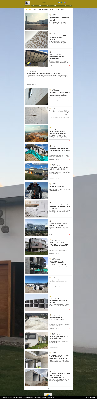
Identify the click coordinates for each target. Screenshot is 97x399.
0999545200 (44, 2)
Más (67, 9)
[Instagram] (62, 2)
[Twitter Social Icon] (64, 2)
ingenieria (62, 9)
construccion (35, 9)
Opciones (87, 397)
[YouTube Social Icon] (65, 2)
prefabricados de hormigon (43, 9)
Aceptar (92, 397)
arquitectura (52, 9)
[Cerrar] (95, 397)
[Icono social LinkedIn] (61, 2)
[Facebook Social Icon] (58, 2)
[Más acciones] (70, 14)
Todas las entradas (28, 9)
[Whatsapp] (59, 2)
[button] (70, 9)
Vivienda (57, 9)
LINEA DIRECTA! (44, 1)
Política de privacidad (50, 397)
